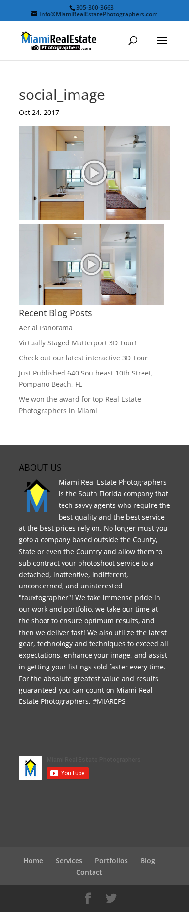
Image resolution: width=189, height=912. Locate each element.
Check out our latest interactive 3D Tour (83, 357)
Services (69, 860)
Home (33, 860)
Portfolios (111, 860)
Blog (148, 860)
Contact (89, 872)
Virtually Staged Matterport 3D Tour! (78, 342)
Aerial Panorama (46, 327)
